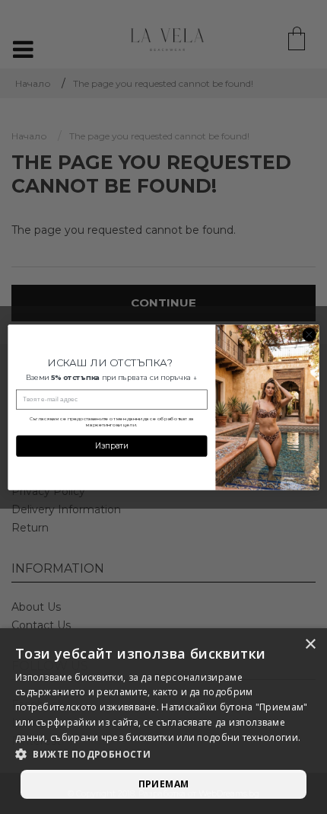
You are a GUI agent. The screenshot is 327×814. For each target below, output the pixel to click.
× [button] (310, 644)
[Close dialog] (309, 334)
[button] (163, 754)
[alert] (163, 721)
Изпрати (112, 445)
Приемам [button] (163, 783)
